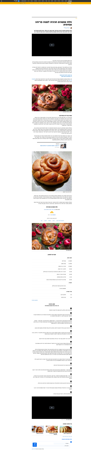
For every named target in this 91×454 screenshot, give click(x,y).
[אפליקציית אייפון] (23, 3)
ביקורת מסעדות (58, 3)
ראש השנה (66, 436)
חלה (71, 436)
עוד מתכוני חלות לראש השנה (66, 75)
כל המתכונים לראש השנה (66, 76)
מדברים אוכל (46, 3)
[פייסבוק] (20, 3)
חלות (69, 436)
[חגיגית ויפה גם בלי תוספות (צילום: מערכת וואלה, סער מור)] (52, 172)
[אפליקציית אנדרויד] (25, 3)
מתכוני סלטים (41, 3)
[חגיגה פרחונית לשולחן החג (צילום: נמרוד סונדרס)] (52, 99)
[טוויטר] (22, 3)
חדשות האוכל (64, 3)
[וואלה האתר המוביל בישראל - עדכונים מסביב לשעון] (70, 1)
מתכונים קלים (36, 3)
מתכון (64, 436)
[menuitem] (65, 1)
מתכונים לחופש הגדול (52, 3)
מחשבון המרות (35, 300)
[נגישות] (1, 1)
